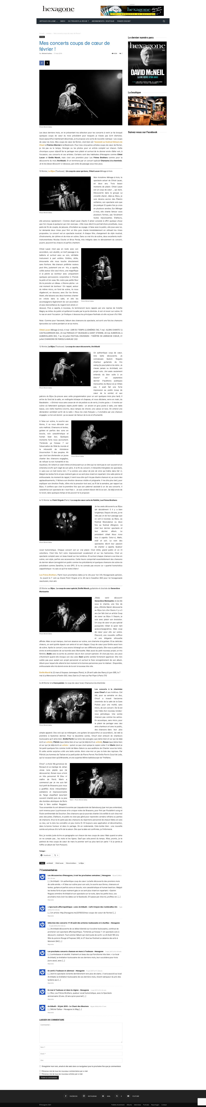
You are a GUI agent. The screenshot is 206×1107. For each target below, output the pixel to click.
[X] (47, 63)
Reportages (155, 1105)
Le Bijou (51, 171)
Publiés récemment (117, 1105)
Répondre (51, 900)
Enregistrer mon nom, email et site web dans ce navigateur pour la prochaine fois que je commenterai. (81, 1066)
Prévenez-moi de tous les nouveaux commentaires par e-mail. (65, 1071)
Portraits (146, 1105)
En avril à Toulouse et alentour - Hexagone (66, 971)
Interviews (137, 1105)
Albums (129, 1105)
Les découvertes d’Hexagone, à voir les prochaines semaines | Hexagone (79, 875)
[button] (164, 21)
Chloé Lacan (44, 330)
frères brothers (71, 863)
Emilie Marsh (44, 672)
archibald (50, 863)
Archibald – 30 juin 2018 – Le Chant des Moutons (68, 1006)
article (49, 742)
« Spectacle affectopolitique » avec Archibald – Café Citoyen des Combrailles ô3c (82, 907)
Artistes (49, 33)
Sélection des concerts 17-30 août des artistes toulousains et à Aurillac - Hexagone (84, 923)
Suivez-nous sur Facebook (142, 132)
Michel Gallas (47, 53)
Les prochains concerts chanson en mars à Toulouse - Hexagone (75, 951)
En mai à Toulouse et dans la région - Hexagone (68, 990)
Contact (164, 1105)
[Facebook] (41, 63)
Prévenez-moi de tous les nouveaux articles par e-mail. (62, 1074)
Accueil (41, 33)
